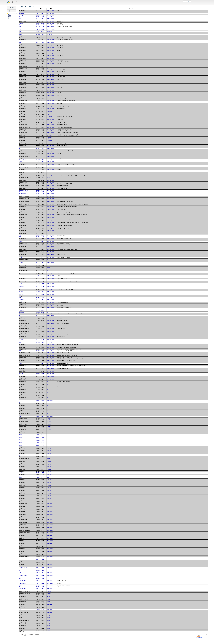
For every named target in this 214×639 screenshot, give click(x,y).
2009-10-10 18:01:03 (40, 442)
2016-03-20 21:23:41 (40, 283)
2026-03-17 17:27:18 (40, 15)
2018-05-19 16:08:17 (40, 166)
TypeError (21, 294)
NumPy (20, 40)
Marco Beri (49, 418)
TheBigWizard (49, 109)
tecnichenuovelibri (50, 53)
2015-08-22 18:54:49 (40, 299)
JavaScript (21, 15)
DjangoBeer (21, 366)
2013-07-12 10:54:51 (40, 373)
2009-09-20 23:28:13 (40, 572)
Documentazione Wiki (23, 567)
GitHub (20, 272)
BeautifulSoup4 (22, 280)
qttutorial (20, 434)
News (9, 10)
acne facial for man (50, 28)
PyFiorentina (21, 286)
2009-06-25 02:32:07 (40, 578)
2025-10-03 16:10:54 (40, 34)
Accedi (185, 1)
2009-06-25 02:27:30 (40, 580)
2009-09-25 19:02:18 (40, 557)
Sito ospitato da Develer (205, 635)
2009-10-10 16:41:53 (40, 477)
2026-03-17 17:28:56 (40, 13)
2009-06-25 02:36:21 (40, 575)
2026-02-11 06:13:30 (40, 28)
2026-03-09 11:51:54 (40, 23)
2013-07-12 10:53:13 (40, 374)
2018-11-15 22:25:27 (40, 148)
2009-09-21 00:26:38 (40, 567)
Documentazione (11, 7)
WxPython (21, 297)
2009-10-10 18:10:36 (40, 435)
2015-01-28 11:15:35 (40, 309)
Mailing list (9, 16)
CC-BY (25, 635)
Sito (8, 18)
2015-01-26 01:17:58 (40, 315)
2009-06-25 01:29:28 (40, 588)
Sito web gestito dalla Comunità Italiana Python (202, 634)
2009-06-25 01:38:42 (40, 586)
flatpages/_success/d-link (23, 190)
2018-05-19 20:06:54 (40, 161)
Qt (19, 400)
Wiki (8, 17)
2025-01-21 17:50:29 (40, 42)
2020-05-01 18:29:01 (40, 101)
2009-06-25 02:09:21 (40, 583)
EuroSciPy (21, 161)
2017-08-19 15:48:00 (40, 241)
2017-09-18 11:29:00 (40, 236)
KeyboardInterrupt (22, 159)
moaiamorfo (49, 447)
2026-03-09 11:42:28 (40, 24)
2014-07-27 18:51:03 (40, 341)
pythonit (48, 500)
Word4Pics (21, 23)
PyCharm (21, 339)
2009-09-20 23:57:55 (40, 570)
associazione (49, 456)
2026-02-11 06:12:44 (40, 29)
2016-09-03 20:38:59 (40, 276)
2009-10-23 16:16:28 (40, 400)
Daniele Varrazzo (50, 400)
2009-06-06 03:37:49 (40, 609)
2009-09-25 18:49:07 (40, 559)
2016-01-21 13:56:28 (40, 288)
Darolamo (48, 264)
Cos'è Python (10, 6)
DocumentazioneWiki (23, 575)
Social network (10, 15)
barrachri (48, 265)
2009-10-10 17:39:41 (40, 455)
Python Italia (26, 634)
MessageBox (21, 309)
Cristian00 (48, 276)
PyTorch (20, 18)
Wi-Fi (20, 42)
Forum (9, 14)
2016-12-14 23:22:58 (40, 275)
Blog (9, 11)
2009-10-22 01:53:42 (40, 416)
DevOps (20, 16)
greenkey (48, 281)
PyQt (20, 609)
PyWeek (20, 363)
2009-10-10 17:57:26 (40, 445)
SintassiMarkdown (22, 578)
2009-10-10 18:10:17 (40, 439)
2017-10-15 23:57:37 (40, 190)
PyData (20, 283)
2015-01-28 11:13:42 (40, 310)
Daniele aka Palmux (50, 10)
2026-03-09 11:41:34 (40, 26)
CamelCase (21, 299)
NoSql (20, 166)
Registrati (189, 1)
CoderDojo (21, 262)
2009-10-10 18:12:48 (40, 434)
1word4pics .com (50, 34)
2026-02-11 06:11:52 (40, 31)
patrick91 (48, 177)
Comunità (10, 13)
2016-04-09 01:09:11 (40, 280)
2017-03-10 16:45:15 (40, 262)
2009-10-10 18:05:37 (40, 440)
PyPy (20, 101)
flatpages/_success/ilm (23, 191)
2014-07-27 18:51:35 (40, 339)
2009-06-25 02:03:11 (40, 585)
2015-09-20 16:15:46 (40, 294)
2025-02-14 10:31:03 (40, 40)
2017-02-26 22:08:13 (40, 264)
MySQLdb (21, 291)
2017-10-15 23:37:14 (40, 193)
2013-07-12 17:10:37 (40, 366)
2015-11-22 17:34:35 (40, 291)
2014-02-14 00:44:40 (40, 350)
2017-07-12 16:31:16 (40, 257)
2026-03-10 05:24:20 (40, 18)
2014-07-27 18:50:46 (40, 342)
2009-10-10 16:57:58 (40, 472)
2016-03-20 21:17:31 (40, 286)
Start (20, 24)
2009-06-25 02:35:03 (40, 577)
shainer (48, 434)
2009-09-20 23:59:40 (40, 569)
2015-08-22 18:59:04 (40, 297)
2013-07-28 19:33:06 (40, 363)
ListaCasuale (21, 276)
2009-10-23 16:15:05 (40, 402)
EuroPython (21, 373)
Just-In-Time (21, 13)
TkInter (20, 241)
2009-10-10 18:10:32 (40, 437)
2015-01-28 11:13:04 (40, 312)
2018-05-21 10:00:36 (40, 159)
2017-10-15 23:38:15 (40, 191)
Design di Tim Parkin (198, 635)
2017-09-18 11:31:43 (40, 235)
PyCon (20, 148)
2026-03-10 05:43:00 (40, 16)
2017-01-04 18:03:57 (40, 272)
